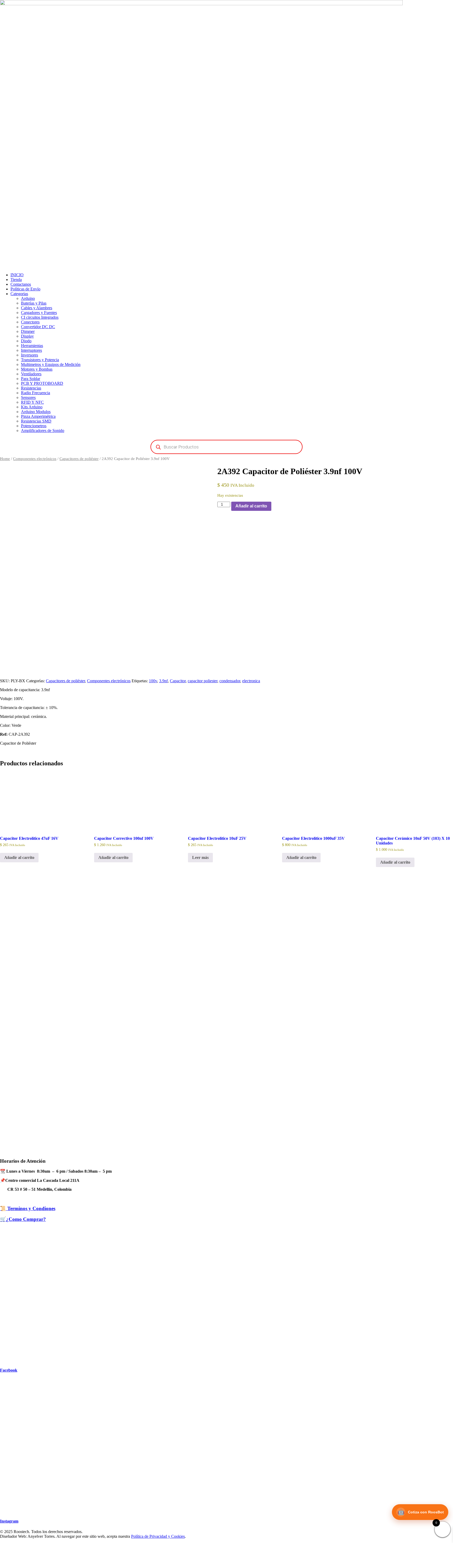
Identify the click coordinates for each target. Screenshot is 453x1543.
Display (27, 336)
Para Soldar (30, 378)
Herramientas (32, 345)
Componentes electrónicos (34, 459)
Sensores (28, 397)
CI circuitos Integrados (39, 317)
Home (5, 459)
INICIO (17, 275)
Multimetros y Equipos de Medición (50, 364)
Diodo (26, 341)
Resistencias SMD (36, 421)
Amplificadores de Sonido (42, 430)
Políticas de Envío (25, 289)
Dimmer (28, 331)
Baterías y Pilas (33, 303)
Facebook (8, 1370)
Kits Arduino (31, 407)
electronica (251, 681)
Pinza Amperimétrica (38, 416)
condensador (229, 681)
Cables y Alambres (36, 308)
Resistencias (31, 388)
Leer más (200, 857)
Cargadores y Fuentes (39, 312)
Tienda (16, 279)
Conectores (30, 322)
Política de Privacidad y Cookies (158, 1536)
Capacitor (178, 681)
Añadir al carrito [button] (19, 857)
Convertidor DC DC (38, 326)
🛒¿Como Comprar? (23, 1219)
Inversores (29, 355)
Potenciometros (33, 426)
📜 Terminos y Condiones (27, 1208)
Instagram (9, 1521)
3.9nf (163, 681)
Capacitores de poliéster (79, 459)
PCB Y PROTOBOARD (42, 383)
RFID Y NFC (32, 402)
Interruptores (31, 350)
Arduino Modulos (36, 411)
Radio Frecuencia (35, 393)
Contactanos (20, 284)
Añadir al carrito (251, 506)
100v (153, 681)
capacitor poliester (202, 681)
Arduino (28, 298)
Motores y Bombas (36, 369)
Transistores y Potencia (40, 360)
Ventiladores (31, 374)
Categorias (19, 293)
